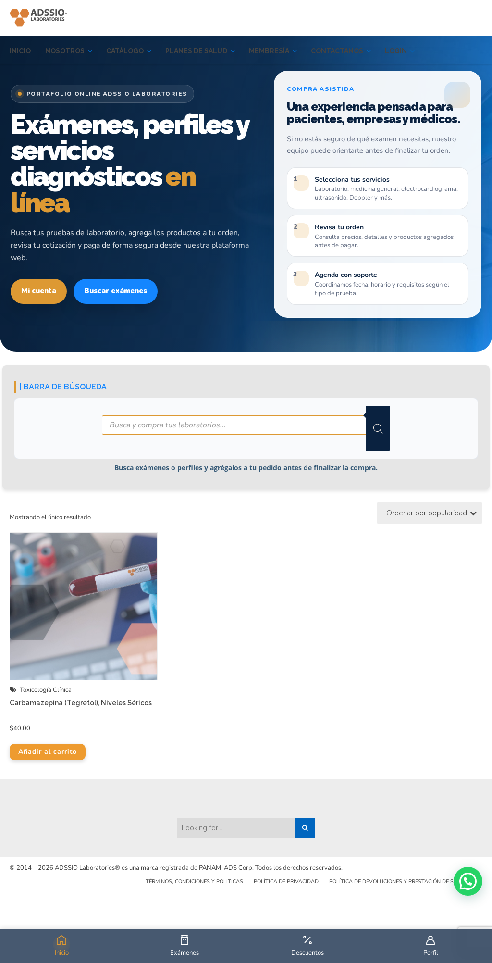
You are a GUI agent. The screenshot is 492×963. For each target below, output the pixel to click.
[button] (468, 881)
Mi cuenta (38, 291)
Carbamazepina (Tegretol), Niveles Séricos (81, 703)
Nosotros (65, 51)
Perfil (430, 953)
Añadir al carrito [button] (47, 751)
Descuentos (307, 953)
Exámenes (184, 953)
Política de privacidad (286, 881)
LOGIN (396, 51)
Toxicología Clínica (46, 690)
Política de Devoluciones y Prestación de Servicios (403, 881)
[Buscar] (378, 428)
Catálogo (125, 51)
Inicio (20, 51)
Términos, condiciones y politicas (194, 881)
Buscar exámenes (115, 291)
